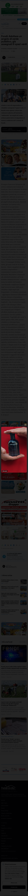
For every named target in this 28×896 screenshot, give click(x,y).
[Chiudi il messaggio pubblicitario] (25, 424)
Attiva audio (5, 471)
